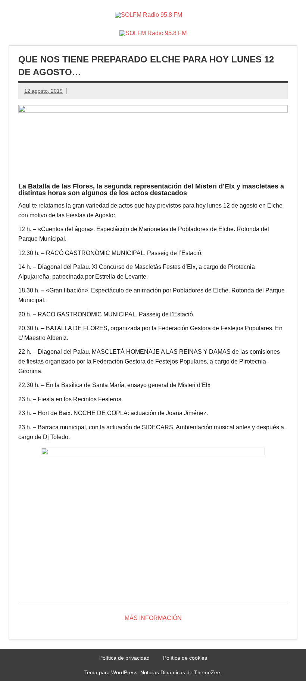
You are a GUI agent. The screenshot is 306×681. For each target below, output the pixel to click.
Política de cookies (185, 657)
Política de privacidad (124, 657)
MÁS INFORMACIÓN (153, 618)
